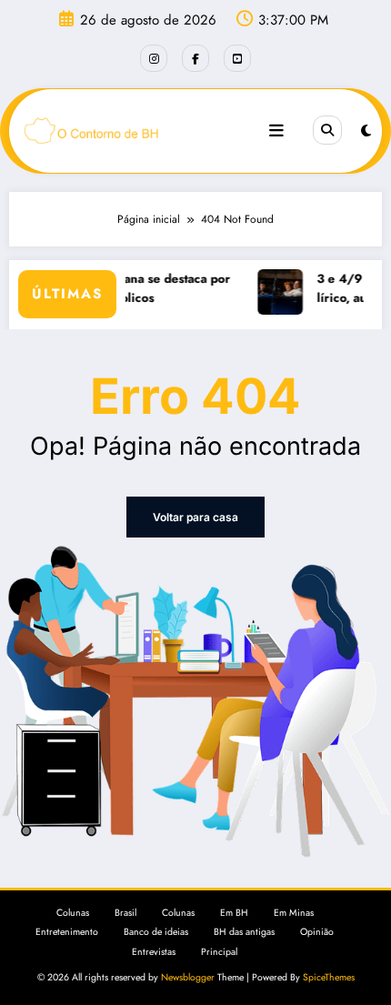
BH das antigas (244, 932)
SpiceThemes (329, 977)
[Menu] (276, 131)
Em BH (234, 913)
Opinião (317, 932)
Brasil (125, 913)
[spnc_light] (366, 131)
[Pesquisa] (327, 130)
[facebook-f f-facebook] (195, 58)
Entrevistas (153, 952)
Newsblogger (188, 977)
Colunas (72, 913)
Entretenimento (66, 932)
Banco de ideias (156, 932)
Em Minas (294, 913)
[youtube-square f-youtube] (237, 58)
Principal (219, 952)
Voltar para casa (195, 517)
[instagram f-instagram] (153, 58)
